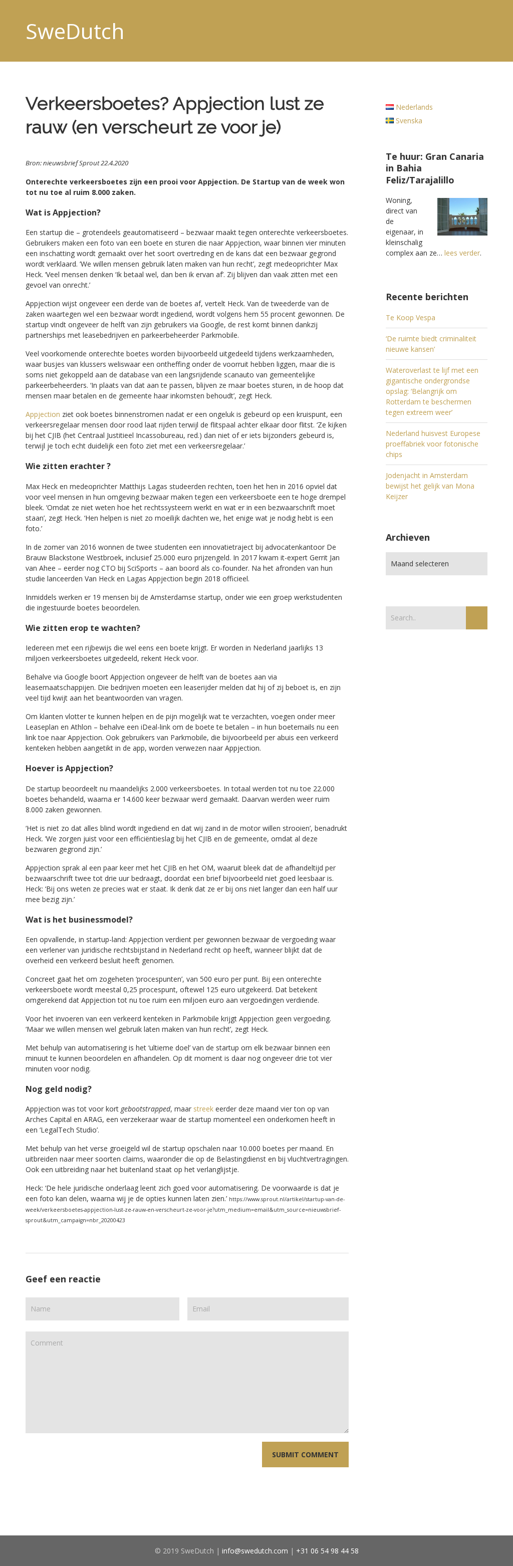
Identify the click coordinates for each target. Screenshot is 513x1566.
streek (203, 1108)
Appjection (43, 414)
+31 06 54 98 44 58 (327, 1550)
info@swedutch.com (255, 1550)
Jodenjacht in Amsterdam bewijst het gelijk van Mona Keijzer (430, 486)
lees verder (462, 253)
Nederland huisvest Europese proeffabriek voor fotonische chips (433, 443)
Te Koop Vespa (410, 317)
